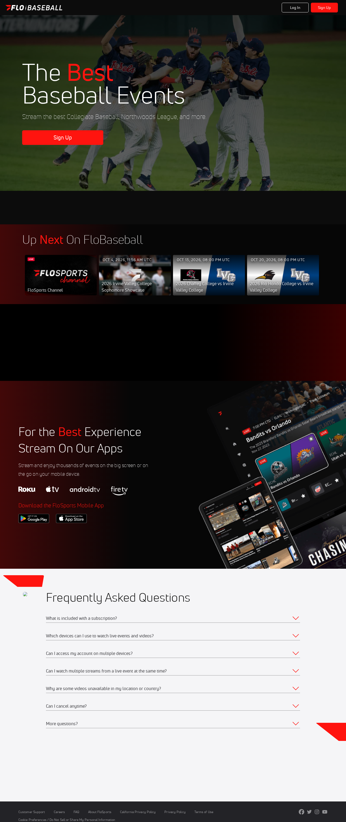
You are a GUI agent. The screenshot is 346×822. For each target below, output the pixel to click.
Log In (295, 7)
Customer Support (31, 812)
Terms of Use (203, 812)
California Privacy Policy (138, 812)
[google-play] (33, 532)
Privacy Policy (174, 812)
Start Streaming (61, 280)
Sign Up (324, 7)
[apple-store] (71, 532)
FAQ (76, 812)
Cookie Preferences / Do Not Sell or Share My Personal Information (66, 820)
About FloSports (99, 812)
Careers (59, 812)
